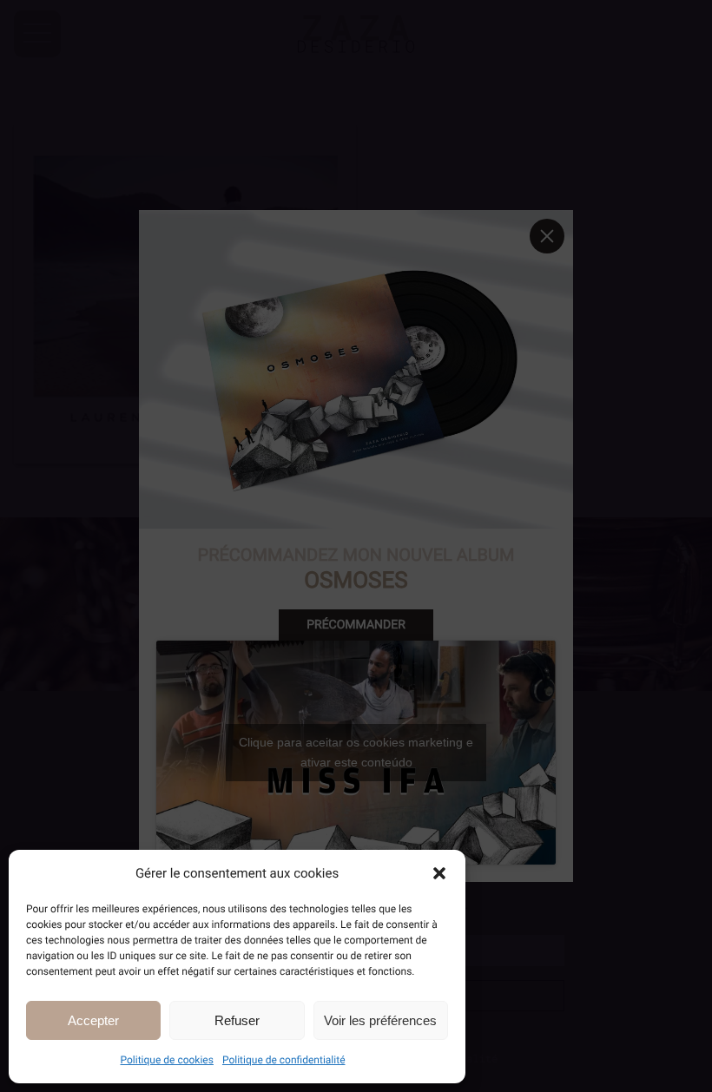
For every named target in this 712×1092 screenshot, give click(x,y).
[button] (439, 873)
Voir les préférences (380, 1020)
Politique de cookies (167, 1060)
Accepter (93, 1020)
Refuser (237, 1020)
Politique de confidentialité (284, 1060)
